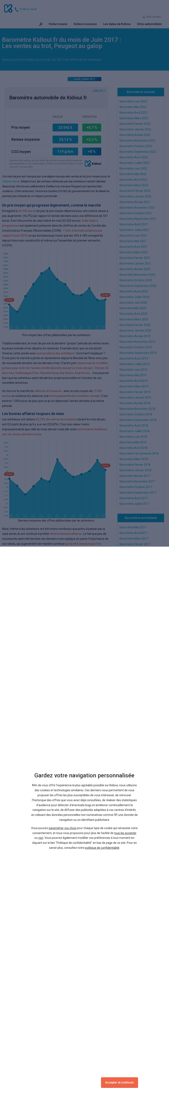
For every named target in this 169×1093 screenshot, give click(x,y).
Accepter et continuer (119, 1082)
